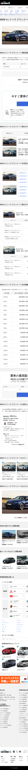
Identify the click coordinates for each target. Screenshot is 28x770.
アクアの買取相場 (3, 710)
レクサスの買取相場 (23, 697)
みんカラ (21, 760)
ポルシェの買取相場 (23, 724)
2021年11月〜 (23, 182)
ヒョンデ (4, 627)
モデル (22, 386)
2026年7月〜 (23, 173)
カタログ (20, 7)
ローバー (19, 629)
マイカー (21, 758)
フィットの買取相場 (4, 717)
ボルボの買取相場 (23, 732)
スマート (19, 620)
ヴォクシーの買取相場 (4, 714)
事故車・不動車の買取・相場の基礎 (7, 697)
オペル (3, 629)
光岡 (3, 631)
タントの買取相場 (3, 721)
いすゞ (3, 620)
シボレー (19, 622)
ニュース (3, 760)
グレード (23, 63)
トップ (3, 7)
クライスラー (20, 624)
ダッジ (3, 624)
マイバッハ (19, 627)
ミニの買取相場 (22, 722)
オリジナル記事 (4, 762)
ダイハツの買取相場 (23, 705)
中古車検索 (13, 758)
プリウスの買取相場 (4, 708)
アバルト (19, 631)
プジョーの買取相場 (23, 726)
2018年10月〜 (24, 186)
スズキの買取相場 (23, 701)
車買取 (12, 762)
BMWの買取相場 (22, 717)
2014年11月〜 (23, 196)
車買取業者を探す (11, 12)
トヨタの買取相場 (23, 695)
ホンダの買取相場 (23, 699)
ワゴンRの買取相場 (4, 719)
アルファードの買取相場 (5, 712)
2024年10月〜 (24, 176)
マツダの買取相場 (23, 707)
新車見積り (13, 760)
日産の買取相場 (22, 703)
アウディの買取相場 (23, 719)
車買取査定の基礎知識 (17, 12)
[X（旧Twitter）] (17, 751)
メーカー (5, 386)
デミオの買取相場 (3, 727)
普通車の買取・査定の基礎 (5, 695)
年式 (4, 63)
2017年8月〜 (23, 190)
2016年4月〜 (23, 193)
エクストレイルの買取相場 (5, 725)
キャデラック (5, 622)
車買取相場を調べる (6, 12)
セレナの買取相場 (3, 723)
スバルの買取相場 (23, 709)
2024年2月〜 (23, 179)
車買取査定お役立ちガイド (23, 12)
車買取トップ (1, 12)
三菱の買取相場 (22, 711)
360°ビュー (11, 7)
